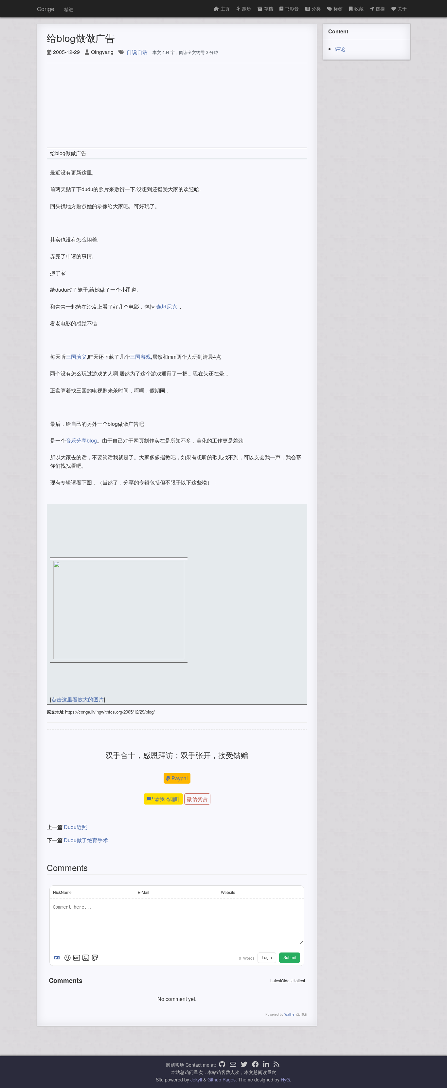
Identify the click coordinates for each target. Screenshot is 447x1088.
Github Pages (221, 1079)
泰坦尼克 (166, 306)
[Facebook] (255, 1064)
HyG (285, 1079)
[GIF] (76, 958)
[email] (233, 1064)
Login (267, 957)
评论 (340, 49)
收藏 (359, 8)
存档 (268, 8)
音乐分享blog (81, 440)
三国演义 (76, 356)
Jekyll (196, 1079)
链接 (380, 8)
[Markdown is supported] (58, 958)
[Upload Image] (86, 958)
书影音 (292, 8)
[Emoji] (67, 958)
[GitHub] (222, 1064)
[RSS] (276, 1064)
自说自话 (137, 52)
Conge (45, 8)
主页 (225, 8)
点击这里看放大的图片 (77, 699)
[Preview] (95, 958)
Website (228, 892)
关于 (402, 8)
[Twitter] (244, 1064)
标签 (338, 8)
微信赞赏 (197, 799)
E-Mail (143, 892)
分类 (316, 8)
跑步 (246, 8)
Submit (289, 957)
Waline (289, 1014)
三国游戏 (140, 356)
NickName (62, 892)
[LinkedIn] (266, 1064)
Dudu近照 (75, 827)
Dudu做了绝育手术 (86, 840)
